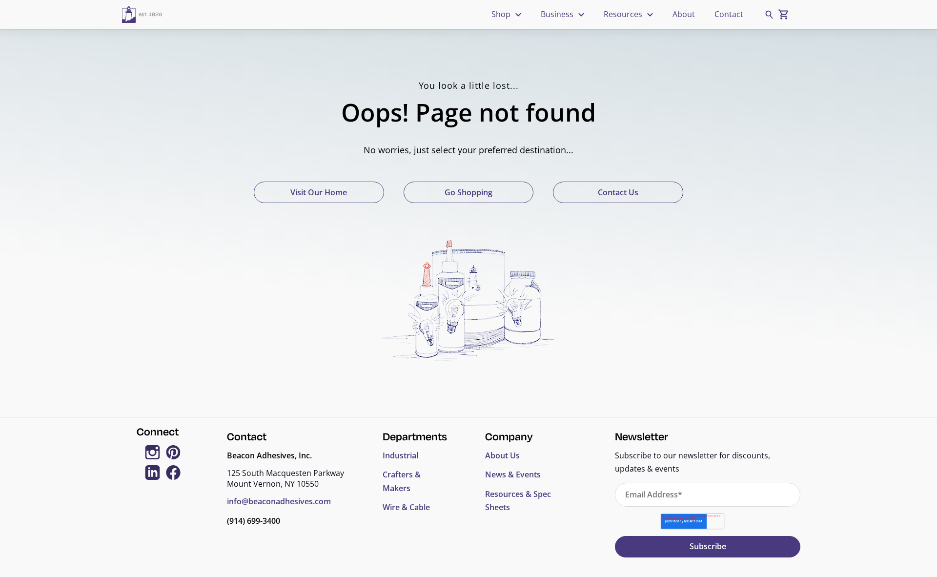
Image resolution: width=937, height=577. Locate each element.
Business (557, 14)
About (683, 14)
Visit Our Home (318, 192)
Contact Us (618, 192)
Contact (728, 14)
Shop (500, 14)
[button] (769, 14)
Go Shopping (468, 192)
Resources (623, 14)
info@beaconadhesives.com (279, 501)
